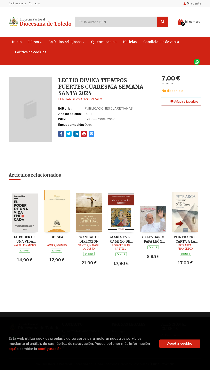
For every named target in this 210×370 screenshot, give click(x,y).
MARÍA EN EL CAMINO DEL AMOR (121, 239)
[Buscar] (162, 22)
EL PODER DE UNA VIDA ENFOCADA (24, 239)
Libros (34, 42)
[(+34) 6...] (197, 62)
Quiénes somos (17, 3)
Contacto (34, 3)
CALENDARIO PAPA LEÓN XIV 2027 (153, 239)
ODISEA (56, 237)
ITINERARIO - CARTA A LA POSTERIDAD (185, 239)
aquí (12, 349)
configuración (50, 349)
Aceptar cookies (180, 343)
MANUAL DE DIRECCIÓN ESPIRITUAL (89, 239)
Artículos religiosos (65, 42)
